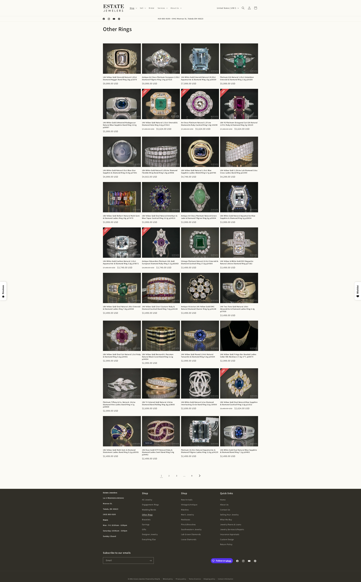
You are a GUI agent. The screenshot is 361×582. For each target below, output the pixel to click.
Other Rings (147, 514)
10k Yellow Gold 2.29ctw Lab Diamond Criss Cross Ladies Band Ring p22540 (238, 171)
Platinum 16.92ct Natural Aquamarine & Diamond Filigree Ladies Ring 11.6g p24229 (199, 451)
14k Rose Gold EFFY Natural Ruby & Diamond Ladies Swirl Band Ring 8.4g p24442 (158, 452)
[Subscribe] (150, 560)
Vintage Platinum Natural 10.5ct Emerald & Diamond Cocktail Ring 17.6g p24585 (199, 262)
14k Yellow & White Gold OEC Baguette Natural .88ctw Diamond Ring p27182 (236, 262)
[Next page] (199, 476)
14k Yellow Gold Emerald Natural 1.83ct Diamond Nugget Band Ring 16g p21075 (120, 78)
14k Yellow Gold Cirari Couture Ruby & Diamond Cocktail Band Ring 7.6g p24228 (160, 308)
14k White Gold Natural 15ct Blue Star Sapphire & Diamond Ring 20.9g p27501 (120, 171)
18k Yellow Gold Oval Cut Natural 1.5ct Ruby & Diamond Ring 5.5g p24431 (122, 355)
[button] (133, 8)
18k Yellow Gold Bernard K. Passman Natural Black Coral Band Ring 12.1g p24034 (157, 356)
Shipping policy (209, 579)
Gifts (144, 529)
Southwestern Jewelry (191, 529)
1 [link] (161, 475)
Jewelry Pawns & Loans (230, 524)
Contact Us (225, 509)
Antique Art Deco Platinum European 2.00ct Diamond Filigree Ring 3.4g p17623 (161, 78)
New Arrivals (186, 500)
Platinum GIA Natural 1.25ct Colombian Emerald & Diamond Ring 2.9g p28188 (237, 78)
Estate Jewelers (139, 579)
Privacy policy (181, 579)
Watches (185, 509)
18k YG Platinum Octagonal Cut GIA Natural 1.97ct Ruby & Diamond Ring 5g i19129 (238, 124)
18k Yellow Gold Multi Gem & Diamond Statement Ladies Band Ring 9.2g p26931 (121, 451)
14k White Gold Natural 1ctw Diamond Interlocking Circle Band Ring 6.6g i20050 (199, 403)
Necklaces (185, 519)
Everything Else (149, 539)
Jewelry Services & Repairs (232, 529)
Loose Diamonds (188, 539)
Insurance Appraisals (229, 534)
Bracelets (146, 519)
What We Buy (226, 519)
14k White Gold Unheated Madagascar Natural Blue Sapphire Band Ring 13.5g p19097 (120, 125)
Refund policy (168, 579)
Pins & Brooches (188, 524)
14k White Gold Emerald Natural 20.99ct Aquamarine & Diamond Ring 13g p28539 (198, 78)
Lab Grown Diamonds (191, 534)
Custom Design (227, 539)
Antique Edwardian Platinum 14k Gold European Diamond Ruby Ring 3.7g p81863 (160, 262)
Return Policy (226, 544)
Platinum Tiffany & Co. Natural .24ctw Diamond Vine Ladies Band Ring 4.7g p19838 (119, 404)
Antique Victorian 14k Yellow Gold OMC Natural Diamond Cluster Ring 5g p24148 (198, 308)
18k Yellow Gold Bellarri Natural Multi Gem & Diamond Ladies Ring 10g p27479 (121, 217)
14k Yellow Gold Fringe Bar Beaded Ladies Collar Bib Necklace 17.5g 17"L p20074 (238, 355)
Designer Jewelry (150, 534)
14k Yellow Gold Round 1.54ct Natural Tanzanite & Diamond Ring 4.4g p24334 (198, 355)
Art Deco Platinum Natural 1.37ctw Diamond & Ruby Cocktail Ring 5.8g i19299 (199, 124)
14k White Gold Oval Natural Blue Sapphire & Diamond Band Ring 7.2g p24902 (238, 451)
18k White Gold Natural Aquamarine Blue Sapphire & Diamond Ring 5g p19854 (237, 217)
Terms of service (195, 579)
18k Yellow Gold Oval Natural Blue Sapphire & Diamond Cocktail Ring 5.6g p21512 (238, 403)
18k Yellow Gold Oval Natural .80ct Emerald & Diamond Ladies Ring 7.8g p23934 (121, 308)
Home (222, 500)
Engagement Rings (150, 504)
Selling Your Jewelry (229, 514)
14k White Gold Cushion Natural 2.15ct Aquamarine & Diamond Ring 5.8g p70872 (121, 262)
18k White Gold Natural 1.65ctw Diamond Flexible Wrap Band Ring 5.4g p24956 (159, 171)
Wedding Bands (149, 509)
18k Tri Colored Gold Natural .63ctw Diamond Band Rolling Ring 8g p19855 (158, 403)
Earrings (145, 524)
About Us (224, 504)
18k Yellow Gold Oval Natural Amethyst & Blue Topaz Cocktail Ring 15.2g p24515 (159, 217)
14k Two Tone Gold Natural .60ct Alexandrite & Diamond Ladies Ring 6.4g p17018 (237, 309)
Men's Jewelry (187, 514)
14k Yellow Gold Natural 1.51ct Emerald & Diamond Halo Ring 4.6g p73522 (160, 124)
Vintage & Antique (189, 504)
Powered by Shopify (153, 579)
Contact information (225, 579)
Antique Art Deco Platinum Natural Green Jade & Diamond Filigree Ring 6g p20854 (199, 217)
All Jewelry (147, 500)
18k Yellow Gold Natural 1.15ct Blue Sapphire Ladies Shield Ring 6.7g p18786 (198, 171)
